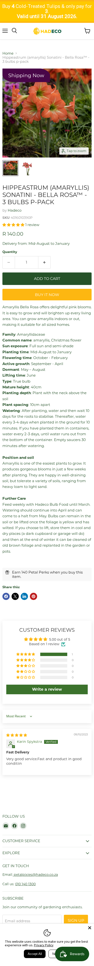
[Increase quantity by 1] (44, 262)
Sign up (76, 920)
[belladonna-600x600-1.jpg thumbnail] (27, 168)
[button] (13, 224)
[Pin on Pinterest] (33, 596)
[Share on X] (15, 596)
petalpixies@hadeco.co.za (35, 874)
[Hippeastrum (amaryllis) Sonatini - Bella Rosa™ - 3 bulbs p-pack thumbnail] (10, 168)
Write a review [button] (47, 689)
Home (7, 53)
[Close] (89, 927)
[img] (16, 735)
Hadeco (14, 210)
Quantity (9, 252)
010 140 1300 (25, 884)
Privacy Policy (44, 945)
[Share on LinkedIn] (24, 596)
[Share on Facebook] (6, 596)
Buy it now (47, 294)
